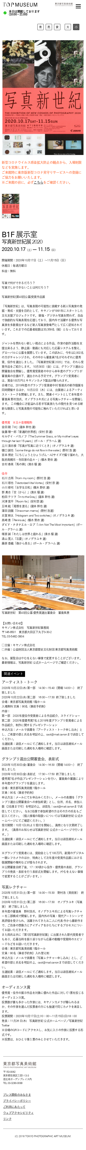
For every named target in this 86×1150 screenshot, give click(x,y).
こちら (38, 182)
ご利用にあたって (14, 1106)
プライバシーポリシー (17, 1100)
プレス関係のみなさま (17, 1094)
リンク (7, 1119)
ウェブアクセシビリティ (18, 1112)
